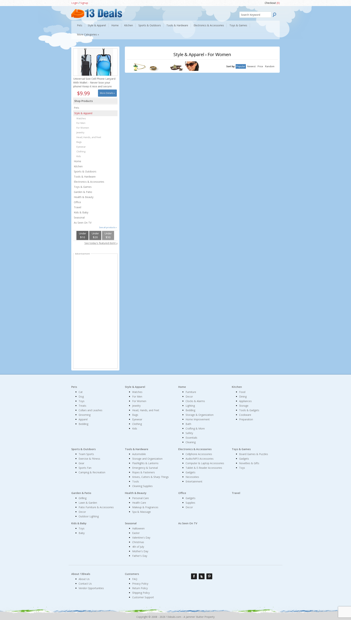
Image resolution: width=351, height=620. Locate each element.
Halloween (138, 528)
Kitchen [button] (128, 25)
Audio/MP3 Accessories (200, 458)
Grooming (84, 414)
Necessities (192, 477)
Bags (79, 142)
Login (74, 3)
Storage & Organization (200, 414)
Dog (81, 396)
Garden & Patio (83, 192)
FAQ (134, 579)
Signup (84, 3)
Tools (135, 481)
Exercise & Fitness (89, 458)
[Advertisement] (95, 312)
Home (77, 161)
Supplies (190, 502)
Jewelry (80, 132)
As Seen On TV (82, 222)
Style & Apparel (83, 113)
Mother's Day (140, 551)
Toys (81, 401)
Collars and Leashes (90, 410)
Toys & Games (83, 187)
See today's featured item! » (101, 243)
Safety (189, 433)
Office (77, 202)
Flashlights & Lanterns (145, 463)
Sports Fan (85, 467)
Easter (136, 533)
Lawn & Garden (88, 502)
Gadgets (190, 472)
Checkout (272, 3)
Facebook (194, 576)
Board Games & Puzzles (253, 454)
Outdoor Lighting (89, 516)
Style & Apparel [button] (97, 25)
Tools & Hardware (85, 176)
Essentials (191, 437)
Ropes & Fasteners (143, 472)
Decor (189, 396)
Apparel (83, 419)
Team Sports (86, 454)
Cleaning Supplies (142, 486)
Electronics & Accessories (89, 181)
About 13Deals (80, 574)
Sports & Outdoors (85, 171)
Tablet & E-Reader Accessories (204, 467)
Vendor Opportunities (91, 588)
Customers (132, 574)
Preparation (246, 419)
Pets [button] (79, 25)
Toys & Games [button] (238, 25)
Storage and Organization (147, 458)
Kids (78, 156)
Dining (243, 396)
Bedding (83, 424)
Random (269, 66)
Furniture (191, 392)
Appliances (245, 401)
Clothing (80, 151)
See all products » (108, 227)
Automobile (139, 454)
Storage (243, 405)
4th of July (138, 546)
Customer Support (143, 597)
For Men (80, 123)
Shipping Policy (141, 592)
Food (242, 392)
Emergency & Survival (145, 467)
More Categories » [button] (88, 34)
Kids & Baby (81, 212)
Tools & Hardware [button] (177, 25)
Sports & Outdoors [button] (149, 25)
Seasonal (79, 217)
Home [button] (115, 25)
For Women (82, 127)
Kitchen (78, 166)
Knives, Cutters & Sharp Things (150, 477)
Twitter (202, 576)
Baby (82, 533)
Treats (82, 405)
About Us (84, 579)
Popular (240, 66)
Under (82, 235)
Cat (81, 392)
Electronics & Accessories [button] (209, 25)
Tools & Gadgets (249, 410)
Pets (76, 107)
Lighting (190, 405)
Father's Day (139, 556)
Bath (188, 424)
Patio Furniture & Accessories (96, 507)
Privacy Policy (140, 583)
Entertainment (194, 481)
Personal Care (140, 498)
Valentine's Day (141, 537)
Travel (77, 207)
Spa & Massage (141, 512)
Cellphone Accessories (199, 454)
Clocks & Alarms (195, 401)
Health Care (139, 502)
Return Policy (140, 588)
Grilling (82, 498)
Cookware (245, 414)
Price (260, 66)
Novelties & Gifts (249, 463)
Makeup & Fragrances (145, 507)
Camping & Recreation (92, 472)
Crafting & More (195, 428)
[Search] (275, 15)
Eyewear (81, 146)
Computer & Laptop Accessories (205, 463)
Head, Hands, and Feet (88, 137)
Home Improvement (198, 419)
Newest (251, 66)
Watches (81, 118)
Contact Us (85, 583)
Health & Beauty (83, 197)
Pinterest (209, 576)
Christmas (138, 542)
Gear (81, 463)
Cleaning (191, 442)
